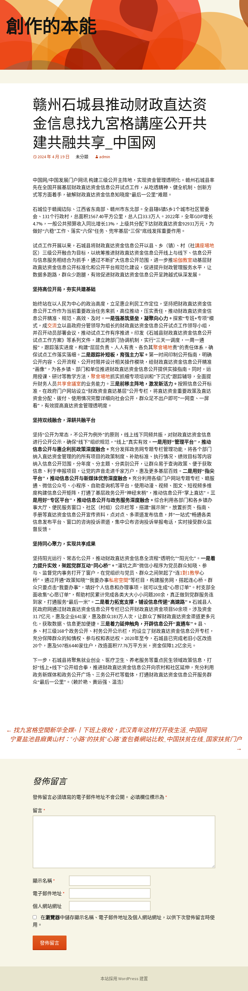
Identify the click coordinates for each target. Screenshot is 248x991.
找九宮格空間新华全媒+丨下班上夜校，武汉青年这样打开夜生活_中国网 (106, 730)
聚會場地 (162, 347)
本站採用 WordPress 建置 (124, 978)
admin (104, 156)
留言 (39, 810)
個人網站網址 (47, 906)
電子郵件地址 (49, 893)
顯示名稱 (44, 881)
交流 (52, 325)
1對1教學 (189, 573)
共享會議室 (69, 384)
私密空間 (118, 580)
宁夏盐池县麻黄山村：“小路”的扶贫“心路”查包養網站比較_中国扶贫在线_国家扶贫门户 (126, 743)
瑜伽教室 (182, 260)
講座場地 (204, 245)
